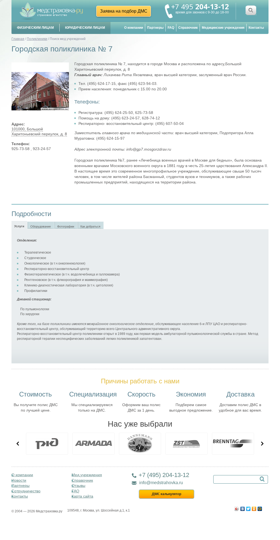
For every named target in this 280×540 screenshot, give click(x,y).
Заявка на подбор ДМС (123, 11)
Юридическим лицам (85, 28)
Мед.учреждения (87, 475)
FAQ (171, 28)
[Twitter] (248, 507)
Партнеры (155, 28)
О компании (133, 28)
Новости (18, 480)
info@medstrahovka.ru (161, 482)
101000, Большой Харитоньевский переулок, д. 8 (39, 131)
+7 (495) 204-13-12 (164, 475)
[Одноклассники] (254, 507)
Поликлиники (37, 39)
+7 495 (200, 7)
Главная (17, 39)
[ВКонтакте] (243, 507)
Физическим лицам (35, 28)
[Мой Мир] (260, 507)
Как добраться (90, 226)
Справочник (188, 28)
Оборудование (40, 226)
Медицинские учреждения (223, 28)
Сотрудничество (25, 491)
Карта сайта (82, 496)
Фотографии (65, 226)
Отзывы (78, 485)
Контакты (256, 28)
